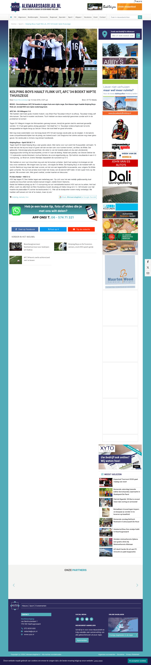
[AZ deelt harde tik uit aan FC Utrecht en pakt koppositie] (106, 552)
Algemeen (22, 17)
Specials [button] (62, 17)
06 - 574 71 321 (62, 217)
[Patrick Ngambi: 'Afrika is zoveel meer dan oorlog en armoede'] (106, 502)
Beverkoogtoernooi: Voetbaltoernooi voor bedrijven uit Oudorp (36, 247)
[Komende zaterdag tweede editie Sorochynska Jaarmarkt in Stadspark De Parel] (106, 492)
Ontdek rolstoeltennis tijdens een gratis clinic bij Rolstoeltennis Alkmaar (125, 541)
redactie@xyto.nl (30, 631)
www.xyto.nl (29, 634)
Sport (21, 24)
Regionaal (53, 17)
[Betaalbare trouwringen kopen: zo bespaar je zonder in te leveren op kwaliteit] (106, 512)
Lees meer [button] (98, 661)
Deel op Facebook (27, 229)
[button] (11, 585)
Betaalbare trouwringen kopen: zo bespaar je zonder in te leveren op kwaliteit (126, 511)
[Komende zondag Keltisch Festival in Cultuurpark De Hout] (106, 522)
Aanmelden (82, 640)
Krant (96, 17)
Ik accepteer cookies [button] (137, 661)
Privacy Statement (132, 654)
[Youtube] (87, 619)
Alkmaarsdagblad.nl (41, 6)
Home (13, 24)
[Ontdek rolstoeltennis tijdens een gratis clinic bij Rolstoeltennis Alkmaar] (106, 542)
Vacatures (88, 17)
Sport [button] (70, 17)
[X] (82, 619)
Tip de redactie (83, 229)
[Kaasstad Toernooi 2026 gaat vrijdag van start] (106, 482)
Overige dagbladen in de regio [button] (121, 635)
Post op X (54, 229)
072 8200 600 (30, 628)
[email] (148, 273)
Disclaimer (120, 654)
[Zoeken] (140, 17)
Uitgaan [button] (78, 17)
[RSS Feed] (91, 619)
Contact (103, 17)
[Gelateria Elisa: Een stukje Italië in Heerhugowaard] (106, 532)
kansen (22, 197)
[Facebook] (78, 619)
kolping (15, 197)
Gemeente (44, 17)
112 (15, 17)
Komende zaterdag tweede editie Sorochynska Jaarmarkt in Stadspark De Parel (126, 491)
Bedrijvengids (33, 17)
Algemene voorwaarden (106, 654)
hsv (27, 197)
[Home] (11, 17)
